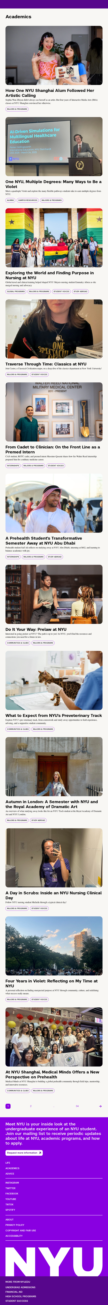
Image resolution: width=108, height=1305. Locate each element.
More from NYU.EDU (17, 1281)
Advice (9, 1173)
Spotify (10, 1209)
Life (7, 1162)
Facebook (11, 1193)
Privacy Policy (14, 1225)
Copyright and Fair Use (20, 1230)
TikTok (9, 1204)
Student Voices (61, 291)
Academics (12, 1168)
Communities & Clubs (18, 643)
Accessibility (14, 1235)
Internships (13, 466)
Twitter (10, 1188)
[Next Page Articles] (100, 1106)
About (9, 1219)
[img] (54, 55)
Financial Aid (13, 1292)
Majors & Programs (17, 109)
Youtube (10, 1199)
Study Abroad (80, 291)
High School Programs (20, 1296)
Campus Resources (27, 200)
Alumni (10, 200)
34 (77, 1106)
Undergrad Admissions (20, 1287)
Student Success (16, 1301)
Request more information (22, 1152)
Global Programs (16, 291)
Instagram (12, 1182)
